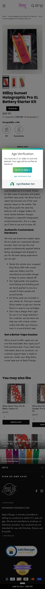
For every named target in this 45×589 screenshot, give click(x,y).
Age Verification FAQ (22, 176)
